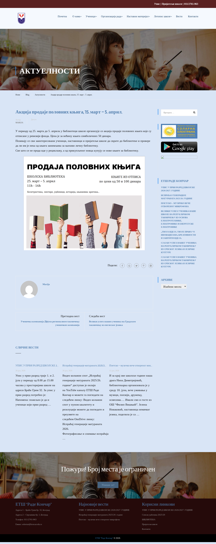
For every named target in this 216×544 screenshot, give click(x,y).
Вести (179, 16)
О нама (76, 16)
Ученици (91, 16)
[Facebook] (122, 265)
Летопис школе (162, 16)
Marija (19, 123)
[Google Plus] (129, 265)
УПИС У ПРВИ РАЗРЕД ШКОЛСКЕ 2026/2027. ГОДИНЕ (37, 365)
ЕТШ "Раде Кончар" (104, 538)
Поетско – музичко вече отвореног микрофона (131, 365)
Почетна (62, 16)
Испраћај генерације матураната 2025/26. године (84, 365)
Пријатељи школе (172, 4)
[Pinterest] (143, 265)
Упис (157, 4)
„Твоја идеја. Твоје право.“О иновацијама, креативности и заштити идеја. (178, 235)
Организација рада (111, 16)
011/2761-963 (191, 4)
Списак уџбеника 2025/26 (153, 515)
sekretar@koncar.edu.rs (32, 524)
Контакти (193, 16)
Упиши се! (108, 484)
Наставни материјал (137, 16)
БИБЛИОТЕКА (148, 519)
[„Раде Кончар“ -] (21, 21)
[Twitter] (136, 265)
